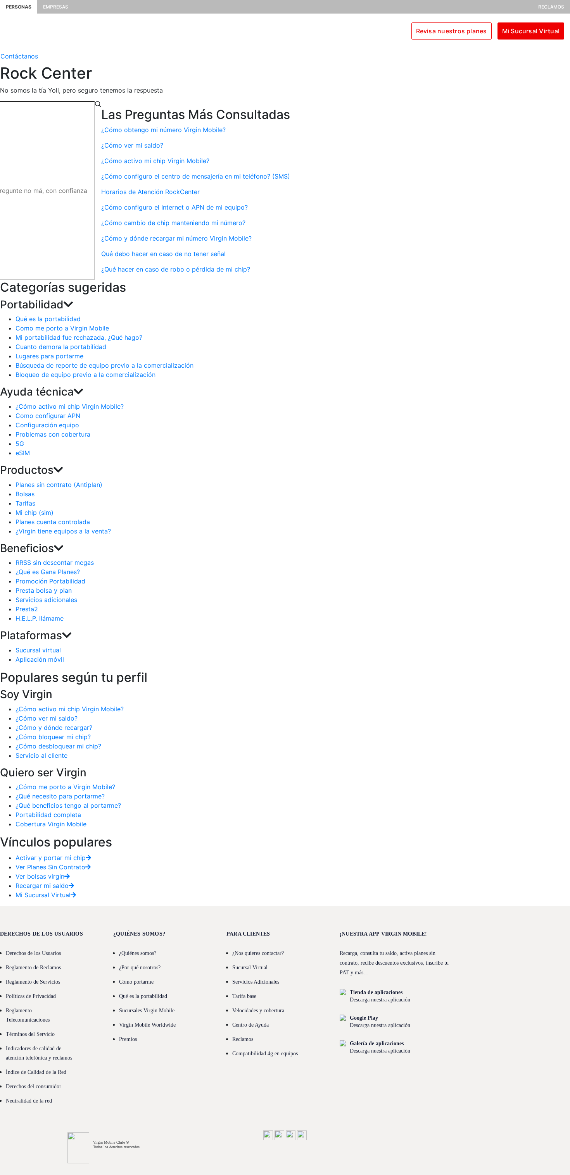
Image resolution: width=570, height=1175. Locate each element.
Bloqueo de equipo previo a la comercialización (85, 374)
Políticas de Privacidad (31, 996)
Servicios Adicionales (255, 982)
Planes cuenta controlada (53, 522)
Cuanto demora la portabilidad (61, 347)
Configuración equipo (47, 425)
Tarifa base (244, 996)
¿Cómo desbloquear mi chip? (58, 746)
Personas (18, 7)
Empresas (55, 7)
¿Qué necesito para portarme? (60, 796)
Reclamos (551, 7)
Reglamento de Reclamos (33, 967)
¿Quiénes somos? (137, 953)
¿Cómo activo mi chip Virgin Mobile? (70, 406)
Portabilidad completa (48, 815)
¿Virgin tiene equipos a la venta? (63, 531)
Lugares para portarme (49, 356)
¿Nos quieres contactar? (258, 953)
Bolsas (25, 494)
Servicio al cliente (41, 755)
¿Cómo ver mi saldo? (47, 718)
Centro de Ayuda (250, 1025)
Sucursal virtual (38, 650)
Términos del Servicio (30, 1034)
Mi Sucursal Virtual (531, 31)
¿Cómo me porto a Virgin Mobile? (65, 787)
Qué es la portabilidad (48, 319)
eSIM (23, 453)
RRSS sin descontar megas (55, 562)
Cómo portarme (136, 982)
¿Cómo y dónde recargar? (54, 727)
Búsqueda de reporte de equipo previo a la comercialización (104, 365)
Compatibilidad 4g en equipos (265, 1053)
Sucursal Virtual (250, 967)
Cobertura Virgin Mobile (51, 824)
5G (20, 443)
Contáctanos (19, 56)
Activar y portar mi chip (51, 858)
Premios (128, 1039)
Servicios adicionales (46, 600)
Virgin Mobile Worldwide (147, 1025)
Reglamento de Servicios (33, 982)
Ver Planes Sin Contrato (50, 867)
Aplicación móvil (40, 659)
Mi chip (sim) (35, 512)
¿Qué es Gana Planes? (48, 572)
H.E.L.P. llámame (40, 618)
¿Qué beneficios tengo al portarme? (68, 805)
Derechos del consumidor (33, 1086)
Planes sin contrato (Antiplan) (59, 485)
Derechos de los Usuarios (33, 953)
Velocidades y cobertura (258, 1010)
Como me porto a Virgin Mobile (62, 328)
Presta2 (27, 609)
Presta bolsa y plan (44, 590)
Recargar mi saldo (42, 885)
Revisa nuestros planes (451, 31)
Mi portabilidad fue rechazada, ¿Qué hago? (79, 337)
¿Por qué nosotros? (140, 967)
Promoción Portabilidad (50, 581)
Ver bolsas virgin (40, 876)
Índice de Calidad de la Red (36, 1072)
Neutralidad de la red (29, 1101)
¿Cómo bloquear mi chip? (53, 737)
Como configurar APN (48, 416)
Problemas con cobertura (53, 434)
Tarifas (25, 503)
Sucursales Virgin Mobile (146, 1010)
